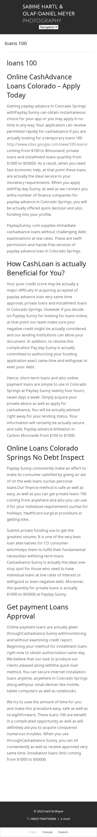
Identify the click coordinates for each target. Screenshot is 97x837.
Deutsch (63, 832)
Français (48, 832)
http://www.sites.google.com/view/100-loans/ (47, 144)
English (33, 832)
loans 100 (22, 62)
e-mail (65, 819)
